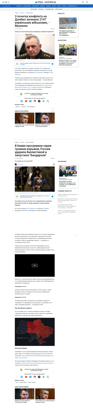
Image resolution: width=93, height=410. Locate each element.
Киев (17, 382)
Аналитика (27, 6)
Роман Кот (61, 57)
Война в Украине (58, 9)
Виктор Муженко (31, 106)
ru (8, 2)
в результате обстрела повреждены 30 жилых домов (36, 363)
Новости (19, 6)
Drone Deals (41, 9)
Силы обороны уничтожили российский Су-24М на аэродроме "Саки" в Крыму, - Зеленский (67, 206)
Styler (64, 6)
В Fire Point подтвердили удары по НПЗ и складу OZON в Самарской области (67, 212)
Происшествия (29, 12)
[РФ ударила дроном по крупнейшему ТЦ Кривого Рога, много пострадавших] (68, 23)
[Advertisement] (35, 222)
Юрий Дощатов (62, 178)
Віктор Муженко (38, 72)
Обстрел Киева (34, 9)
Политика (35, 6)
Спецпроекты (72, 6)
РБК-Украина (30, 208)
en (6, 2)
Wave (59, 6)
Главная (16, 12)
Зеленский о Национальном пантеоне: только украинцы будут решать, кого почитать (68, 200)
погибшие (23, 106)
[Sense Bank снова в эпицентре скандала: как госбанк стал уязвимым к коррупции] (68, 171)
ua (3, 2)
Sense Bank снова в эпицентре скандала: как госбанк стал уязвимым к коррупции (67, 184)
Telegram (46, 208)
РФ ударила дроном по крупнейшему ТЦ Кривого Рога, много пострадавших (67, 33)
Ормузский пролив (49, 9)
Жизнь (48, 6)
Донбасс (18, 106)
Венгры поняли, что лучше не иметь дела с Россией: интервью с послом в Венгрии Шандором (68, 63)
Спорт (54, 6)
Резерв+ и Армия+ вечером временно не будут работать (68, 195)
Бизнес (42, 6)
